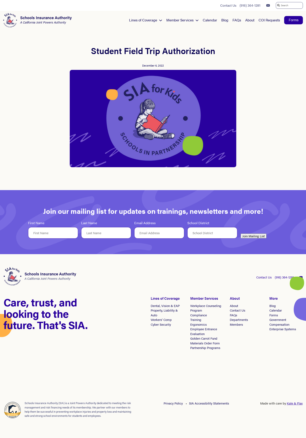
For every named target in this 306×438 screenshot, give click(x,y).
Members (236, 324)
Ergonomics (198, 324)
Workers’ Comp (161, 319)
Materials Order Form (205, 343)
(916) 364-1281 (250, 5)
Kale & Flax (295, 403)
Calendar (210, 19)
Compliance (198, 315)
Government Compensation (279, 322)
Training (195, 319)
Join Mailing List (253, 236)
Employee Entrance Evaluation (203, 331)
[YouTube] (268, 5)
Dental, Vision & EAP (165, 305)
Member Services (180, 19)
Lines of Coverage (143, 19)
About (249, 19)
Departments (239, 319)
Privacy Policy (173, 403)
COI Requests (269, 19)
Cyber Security (161, 324)
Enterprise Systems (282, 329)
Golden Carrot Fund (203, 338)
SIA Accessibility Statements (209, 403)
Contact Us (228, 5)
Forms (294, 19)
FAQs (237, 19)
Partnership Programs (205, 347)
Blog (224, 19)
